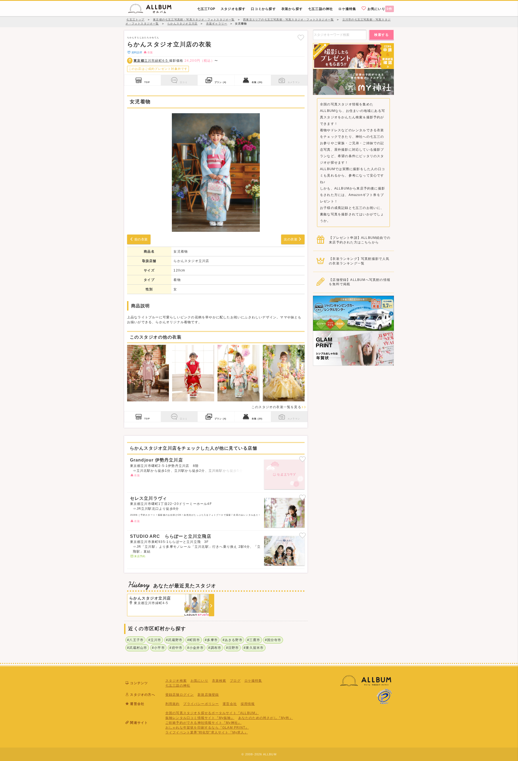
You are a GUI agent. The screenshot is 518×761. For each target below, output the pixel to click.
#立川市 (154, 640)
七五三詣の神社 (177, 685)
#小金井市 (195, 648)
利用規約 (172, 704)
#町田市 (193, 640)
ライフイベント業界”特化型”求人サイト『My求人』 (206, 732)
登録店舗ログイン (179, 695)
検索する (381, 35)
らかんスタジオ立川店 (191, 261)
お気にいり (379, 9)
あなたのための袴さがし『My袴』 (265, 718)
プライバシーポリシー (201, 704)
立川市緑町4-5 (151, 61)
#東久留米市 (254, 648)
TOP (147, 82)
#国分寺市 (273, 640)
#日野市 (232, 648)
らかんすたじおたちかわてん (143, 37)
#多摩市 (211, 640)
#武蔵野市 (174, 640)
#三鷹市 (253, 640)
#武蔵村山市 (137, 648)
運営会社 (230, 704)
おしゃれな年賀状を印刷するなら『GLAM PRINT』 (207, 727)
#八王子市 (135, 640)
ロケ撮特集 (253, 681)
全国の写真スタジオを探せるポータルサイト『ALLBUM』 (212, 713)
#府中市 (175, 648)
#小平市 (158, 648)
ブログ (235, 681)
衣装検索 (219, 681)
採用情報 (248, 704)
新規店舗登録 (208, 695)
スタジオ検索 (176, 681)
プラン (220, 82)
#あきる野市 (233, 640)
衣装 (257, 82)
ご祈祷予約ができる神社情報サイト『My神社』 (203, 723)
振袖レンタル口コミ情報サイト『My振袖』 (199, 718)
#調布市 (214, 648)
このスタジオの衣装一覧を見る (276, 407)
